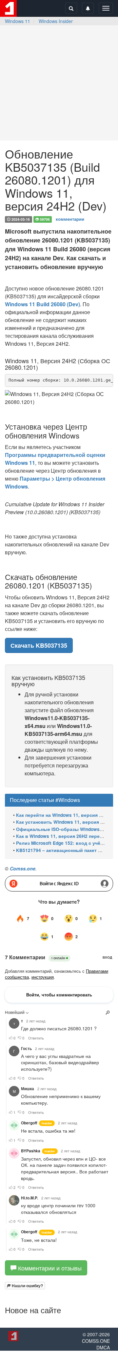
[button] (25, 1285)
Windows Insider (56, 21)
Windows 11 (17, 21)
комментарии (70, 219)
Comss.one (22, 868)
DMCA (103, 1347)
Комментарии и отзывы (49, 1268)
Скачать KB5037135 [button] (38, 645)
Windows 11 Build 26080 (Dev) (42, 304)
